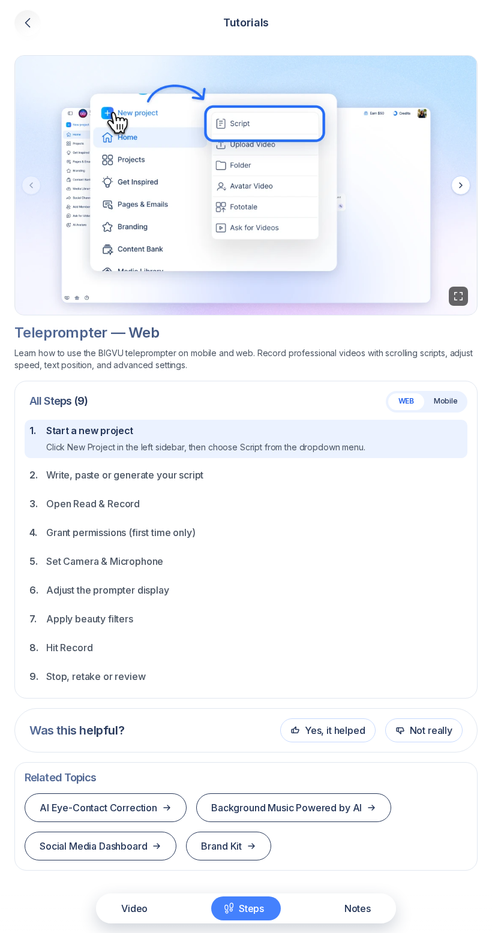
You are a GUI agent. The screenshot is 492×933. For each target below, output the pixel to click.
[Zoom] (458, 296)
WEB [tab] (406, 400)
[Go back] (27, 23)
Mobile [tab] (446, 400)
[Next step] (460, 185)
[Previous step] (31, 185)
